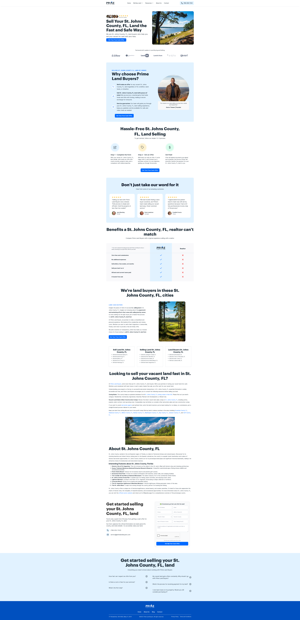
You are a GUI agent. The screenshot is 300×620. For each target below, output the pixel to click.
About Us (158, 3)
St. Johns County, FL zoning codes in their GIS (158, 394)
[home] (110, 3)
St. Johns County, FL (171, 400)
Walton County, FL (127, 412)
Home (129, 3)
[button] (138, 3)
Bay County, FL (163, 412)
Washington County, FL (151, 412)
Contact (166, 3)
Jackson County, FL (174, 412)
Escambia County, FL (181, 410)
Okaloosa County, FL (115, 412)
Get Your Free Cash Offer (124, 115)
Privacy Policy (175, 616)
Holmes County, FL (138, 412)
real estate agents (126, 405)
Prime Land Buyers (115, 384)
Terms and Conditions (185, 616)
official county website (125, 493)
